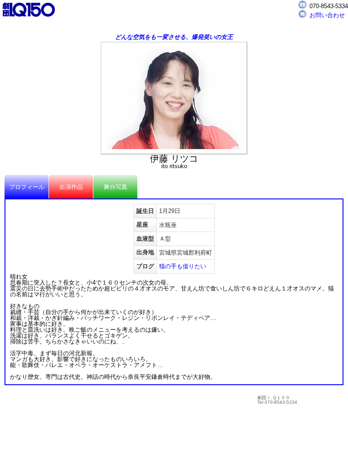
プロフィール (26, 187)
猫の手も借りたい (182, 266)
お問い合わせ (327, 15)
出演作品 (71, 187)
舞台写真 (115, 187)
